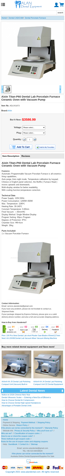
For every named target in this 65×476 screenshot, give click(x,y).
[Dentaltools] (32, 463)
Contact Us (24, 444)
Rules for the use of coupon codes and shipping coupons (24, 442)
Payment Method (28, 422)
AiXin (10, 111)
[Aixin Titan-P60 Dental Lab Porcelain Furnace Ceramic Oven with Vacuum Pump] (32, 53)
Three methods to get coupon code (15, 439)
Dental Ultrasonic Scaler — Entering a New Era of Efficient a (26, 397)
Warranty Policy (51, 428)
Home (4, 18)
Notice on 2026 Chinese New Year (16, 395)
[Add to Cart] (21, 147)
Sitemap (34, 444)
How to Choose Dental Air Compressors (18, 400)
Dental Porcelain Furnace (35, 18)
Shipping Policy (43, 422)
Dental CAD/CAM (16, 18)
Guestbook (12, 444)
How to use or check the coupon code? (17, 436)
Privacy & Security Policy (25, 431)
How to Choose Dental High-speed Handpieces (21, 403)
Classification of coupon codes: (27, 433)
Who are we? (6, 433)
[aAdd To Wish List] (45, 147)
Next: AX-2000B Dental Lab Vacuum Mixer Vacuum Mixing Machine (29, 338)
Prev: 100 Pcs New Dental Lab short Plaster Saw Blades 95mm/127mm (31, 335)
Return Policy (22, 425)
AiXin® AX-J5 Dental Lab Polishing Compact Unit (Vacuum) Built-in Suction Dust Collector (16, 384)
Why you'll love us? (45, 431)
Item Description (10, 156)
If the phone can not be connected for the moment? (22, 428)
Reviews (25, 156)
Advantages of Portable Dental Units (16, 406)
